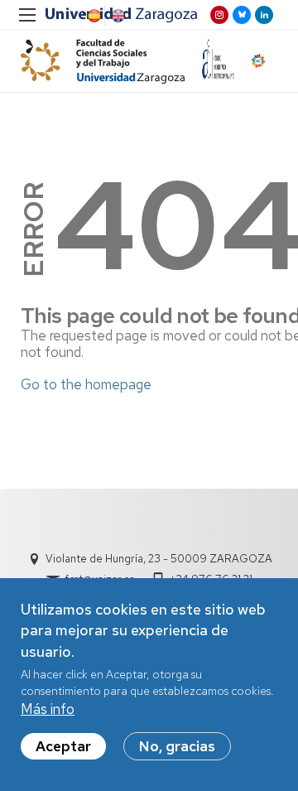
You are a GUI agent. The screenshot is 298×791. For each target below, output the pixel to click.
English (116, 16)
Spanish (92, 16)
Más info (47, 709)
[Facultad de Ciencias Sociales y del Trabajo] (103, 61)
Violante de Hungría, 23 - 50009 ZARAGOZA (159, 559)
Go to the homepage (86, 384)
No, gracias (177, 746)
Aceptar (63, 746)
